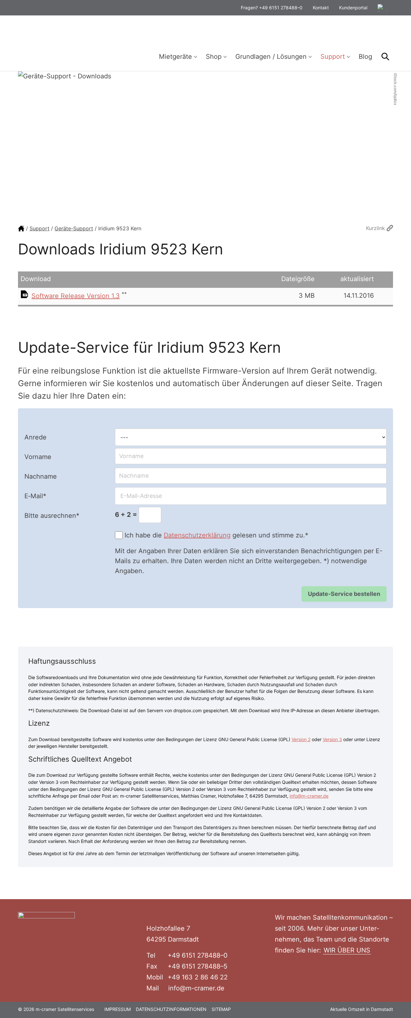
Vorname (37, 457)
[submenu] (195, 56)
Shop (214, 56)
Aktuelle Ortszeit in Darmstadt (361, 1009)
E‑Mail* (35, 496)
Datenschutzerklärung (197, 535)
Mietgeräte (175, 56)
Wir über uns (347, 950)
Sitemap (221, 1009)
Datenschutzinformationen (171, 1009)
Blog (365, 56)
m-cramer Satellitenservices (66, 43)
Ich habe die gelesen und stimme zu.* (216, 535)
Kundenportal (353, 7)
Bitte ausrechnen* (51, 515)
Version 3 (332, 739)
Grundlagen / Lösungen (271, 56)
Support (332, 56)
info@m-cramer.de (309, 796)
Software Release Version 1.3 (75, 296)
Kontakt (321, 7)
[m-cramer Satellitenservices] (21, 228)
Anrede (35, 437)
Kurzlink (376, 228)
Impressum (117, 1009)
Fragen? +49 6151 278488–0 (271, 7)
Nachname (40, 476)
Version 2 (301, 739)
